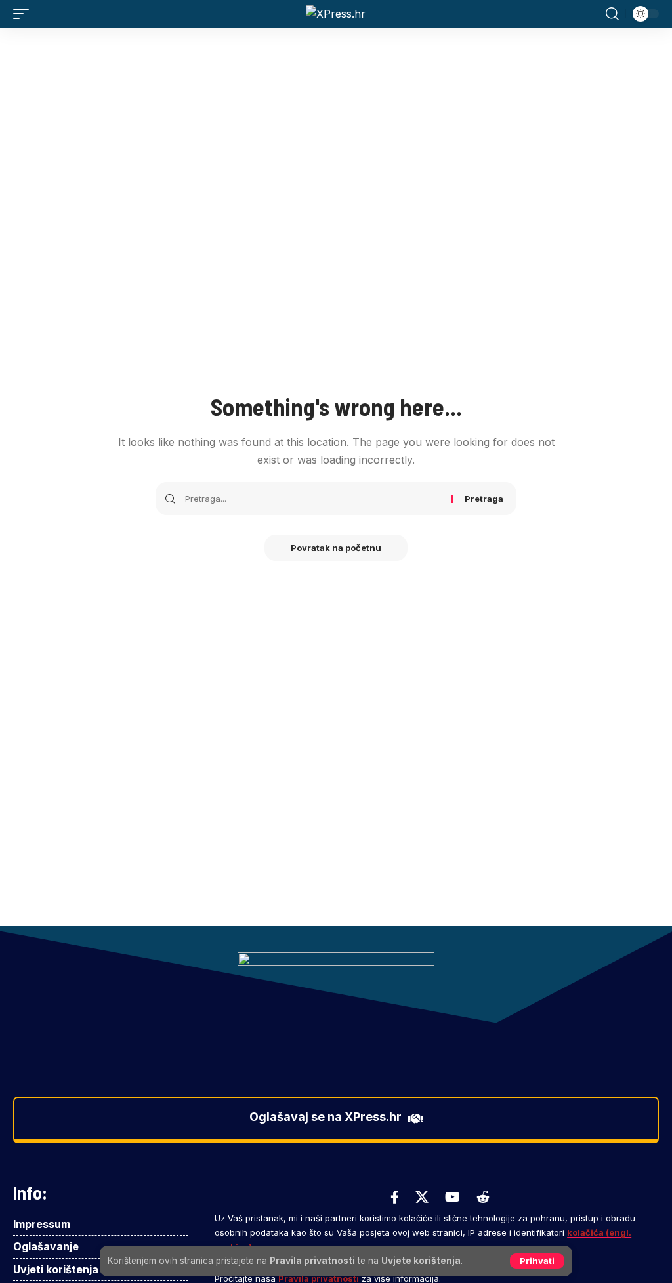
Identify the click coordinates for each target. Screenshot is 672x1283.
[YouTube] (452, 1197)
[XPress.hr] (336, 14)
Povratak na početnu (336, 547)
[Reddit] (483, 1197)
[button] (537, 1261)
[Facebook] (394, 1197)
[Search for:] (313, 498)
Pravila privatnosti (312, 1260)
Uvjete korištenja (421, 1260)
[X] (422, 1197)
